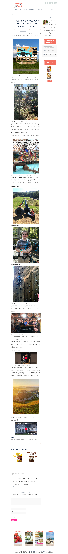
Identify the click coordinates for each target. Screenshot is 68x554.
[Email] (36, 29)
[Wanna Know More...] (47, 36)
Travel (12, 14)
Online (34, 436)
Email (12, 511)
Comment (13, 496)
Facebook (38, 436)
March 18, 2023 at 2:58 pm (18, 475)
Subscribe (40, 551)
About (37, 551)
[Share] (22, 29)
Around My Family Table (18, 5)
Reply (14, 486)
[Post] (29, 29)
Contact (50, 551)
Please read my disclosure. (23, 31)
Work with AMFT (45, 551)
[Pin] (14, 29)
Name (12, 506)
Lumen (44, 54)
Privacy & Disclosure (32, 551)
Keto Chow (45, 50)
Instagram (13, 437)
